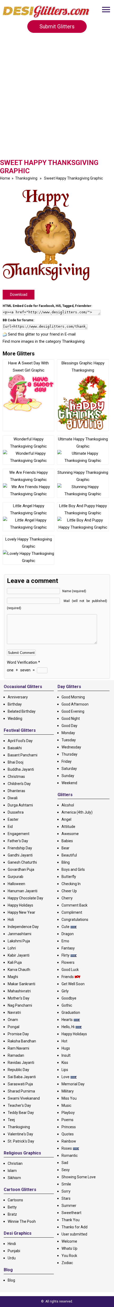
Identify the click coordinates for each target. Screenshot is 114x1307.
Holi (11, 919)
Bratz (12, 1214)
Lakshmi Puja (19, 941)
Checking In (71, 884)
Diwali (12, 798)
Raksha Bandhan (22, 1041)
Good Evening (73, 711)
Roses (67, 1148)
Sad (65, 1163)
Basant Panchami (22, 755)
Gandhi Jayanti (20, 855)
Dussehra (16, 812)
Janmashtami (19, 934)
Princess (69, 1127)
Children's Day (19, 784)
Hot (64, 1041)
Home (5, 178)
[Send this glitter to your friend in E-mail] (5, 334)
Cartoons (15, 1200)
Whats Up (69, 1248)
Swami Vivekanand (24, 1098)
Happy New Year (21, 912)
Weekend (69, 783)
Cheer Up (69, 891)
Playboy (68, 1112)
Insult (66, 1055)
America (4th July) (77, 812)
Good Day (69, 726)
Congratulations (75, 919)
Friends (68, 977)
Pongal (13, 1027)
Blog (11, 1280)
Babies (67, 841)
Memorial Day (73, 1084)
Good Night (71, 718)
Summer (69, 1205)
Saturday (69, 768)
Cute (65, 927)
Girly (65, 991)
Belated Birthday (22, 711)
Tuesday (69, 740)
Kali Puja (15, 962)
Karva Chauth (19, 969)
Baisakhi (15, 748)
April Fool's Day (20, 741)
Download (18, 294)
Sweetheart (71, 1213)
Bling (66, 862)
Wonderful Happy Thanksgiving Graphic (28, 443)
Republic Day (18, 1070)
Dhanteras (16, 791)
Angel (66, 819)
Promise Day (18, 1034)
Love (65, 1077)
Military (68, 1091)
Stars (66, 1198)
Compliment (72, 912)
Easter (13, 819)
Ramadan (16, 1055)
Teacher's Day (19, 1105)
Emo (65, 941)
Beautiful (69, 855)
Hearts (67, 1020)
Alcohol (68, 805)
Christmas (16, 776)
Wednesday (71, 747)
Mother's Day (18, 998)
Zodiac (67, 1263)
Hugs (66, 1048)
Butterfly (69, 877)
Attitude (68, 826)
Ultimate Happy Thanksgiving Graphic (83, 443)
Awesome (70, 834)
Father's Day (18, 841)
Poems (67, 1120)
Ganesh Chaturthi (22, 862)
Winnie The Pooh (22, 1221)
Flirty (65, 955)
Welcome (69, 1241)
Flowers (68, 962)
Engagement (18, 834)
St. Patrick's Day (21, 1141)
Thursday (69, 754)
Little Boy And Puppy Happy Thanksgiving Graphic (83, 509)
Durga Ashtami (20, 805)
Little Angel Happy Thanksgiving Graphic (28, 509)
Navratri (14, 1012)
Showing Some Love (79, 1177)
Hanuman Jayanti (22, 891)
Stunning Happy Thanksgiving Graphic (83, 476)
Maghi (13, 977)
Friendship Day (20, 848)
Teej (11, 1120)
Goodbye (69, 998)
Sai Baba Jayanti (22, 1077)
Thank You (71, 1220)
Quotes (68, 1134)
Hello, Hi (68, 1027)
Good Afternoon (75, 704)
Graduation (71, 1012)
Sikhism (14, 1178)
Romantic (70, 1155)
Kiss (65, 1062)
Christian (15, 1163)
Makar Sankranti (21, 984)
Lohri (12, 948)
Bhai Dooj (15, 762)
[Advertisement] (57, 98)
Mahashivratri (19, 991)
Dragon (68, 934)
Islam (12, 1170)
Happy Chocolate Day (25, 898)
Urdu (12, 1258)
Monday (68, 733)
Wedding (15, 718)
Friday (67, 761)
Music (66, 1105)
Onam (13, 1020)
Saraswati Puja (20, 1084)
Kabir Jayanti (18, 955)
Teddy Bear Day (21, 1112)
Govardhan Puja (21, 869)
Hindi (12, 1244)
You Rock (69, 1256)
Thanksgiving (26, 178)
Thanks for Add (74, 1227)
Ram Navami (18, 1048)
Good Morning (73, 697)
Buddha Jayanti (21, 769)
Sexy (66, 1170)
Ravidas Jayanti (21, 1062)
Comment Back (74, 905)
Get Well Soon (73, 984)
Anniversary (18, 697)
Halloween (16, 884)
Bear (65, 848)
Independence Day (23, 927)
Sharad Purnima (21, 1091)
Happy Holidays (20, 905)
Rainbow (69, 1141)
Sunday (68, 776)
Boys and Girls (73, 869)
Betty (12, 1207)
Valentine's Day (20, 1134)
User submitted (74, 1234)
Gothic (67, 1005)
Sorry (66, 1191)
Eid (10, 826)
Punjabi (14, 1251)
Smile (66, 1184)
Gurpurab (15, 877)
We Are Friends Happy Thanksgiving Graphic (28, 476)
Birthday (15, 704)
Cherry (67, 898)
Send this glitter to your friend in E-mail (42, 334)
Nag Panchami (20, 1005)
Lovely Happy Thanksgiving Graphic (28, 543)
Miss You (69, 1098)
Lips (65, 1070)
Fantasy (68, 948)
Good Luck (70, 969)
